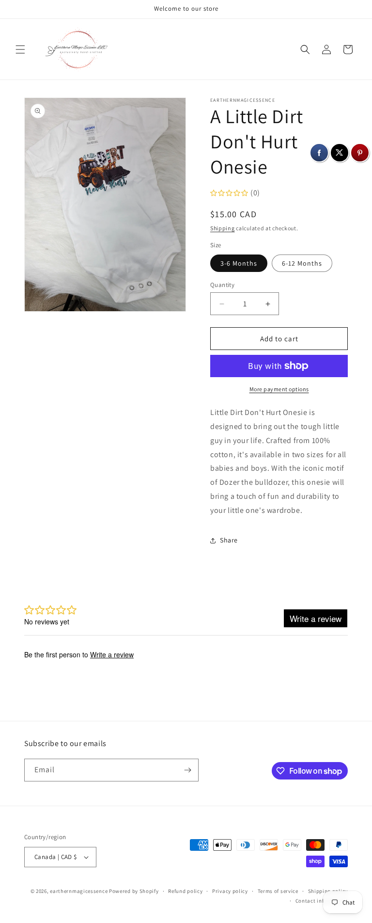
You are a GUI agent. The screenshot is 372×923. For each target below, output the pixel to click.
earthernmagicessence (79, 891)
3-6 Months (238, 263)
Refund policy (185, 891)
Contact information (321, 900)
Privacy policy (230, 891)
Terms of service (278, 891)
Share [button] (229, 540)
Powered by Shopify (134, 891)
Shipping (222, 228)
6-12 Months (302, 263)
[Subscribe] (187, 770)
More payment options (279, 389)
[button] (20, 49)
